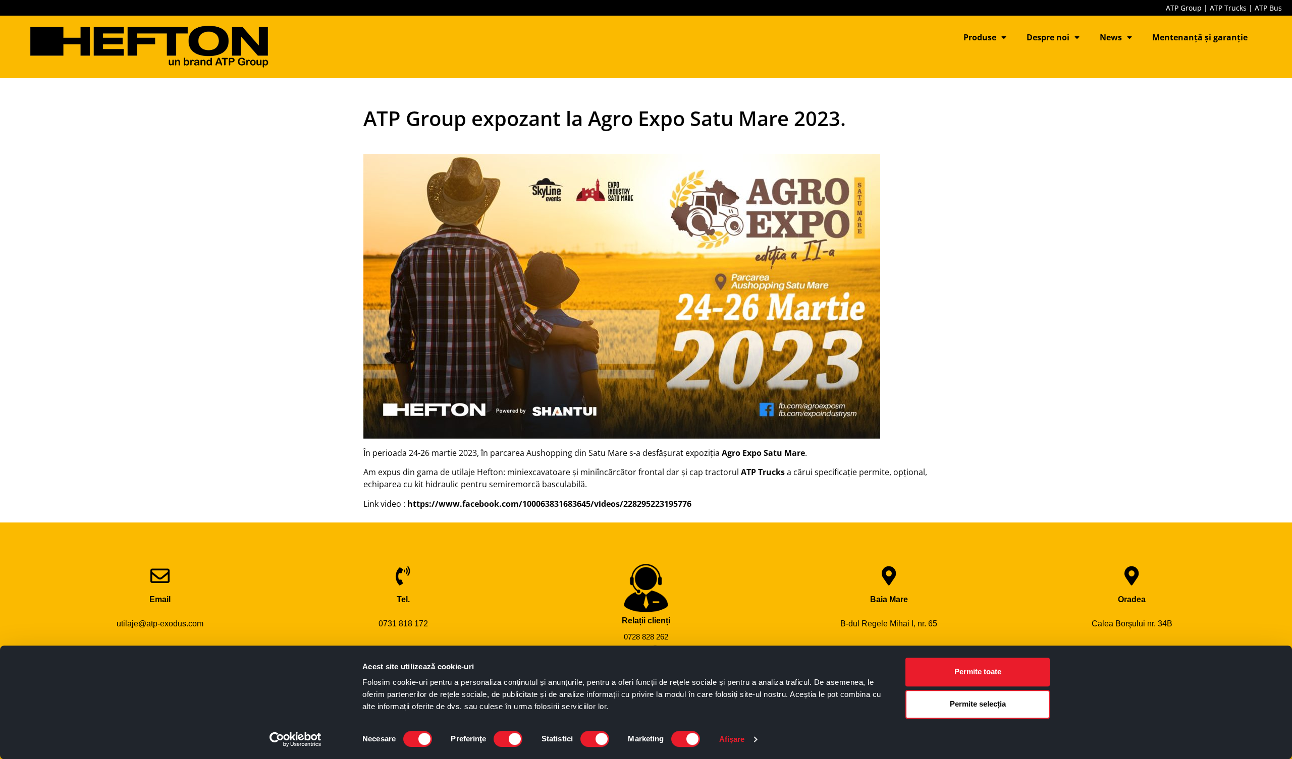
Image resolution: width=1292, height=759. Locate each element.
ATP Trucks (1228, 8)
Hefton (490, 472)
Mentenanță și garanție (1200, 37)
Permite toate (977, 671)
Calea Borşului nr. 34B (1132, 623)
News (1111, 37)
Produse (979, 37)
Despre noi (1048, 37)
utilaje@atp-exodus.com (160, 623)
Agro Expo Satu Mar (761, 452)
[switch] (508, 739)
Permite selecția (978, 703)
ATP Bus (1268, 8)
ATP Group (1184, 8)
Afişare (732, 739)
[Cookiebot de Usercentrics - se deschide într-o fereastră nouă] (295, 739)
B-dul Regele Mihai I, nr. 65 (888, 623)
